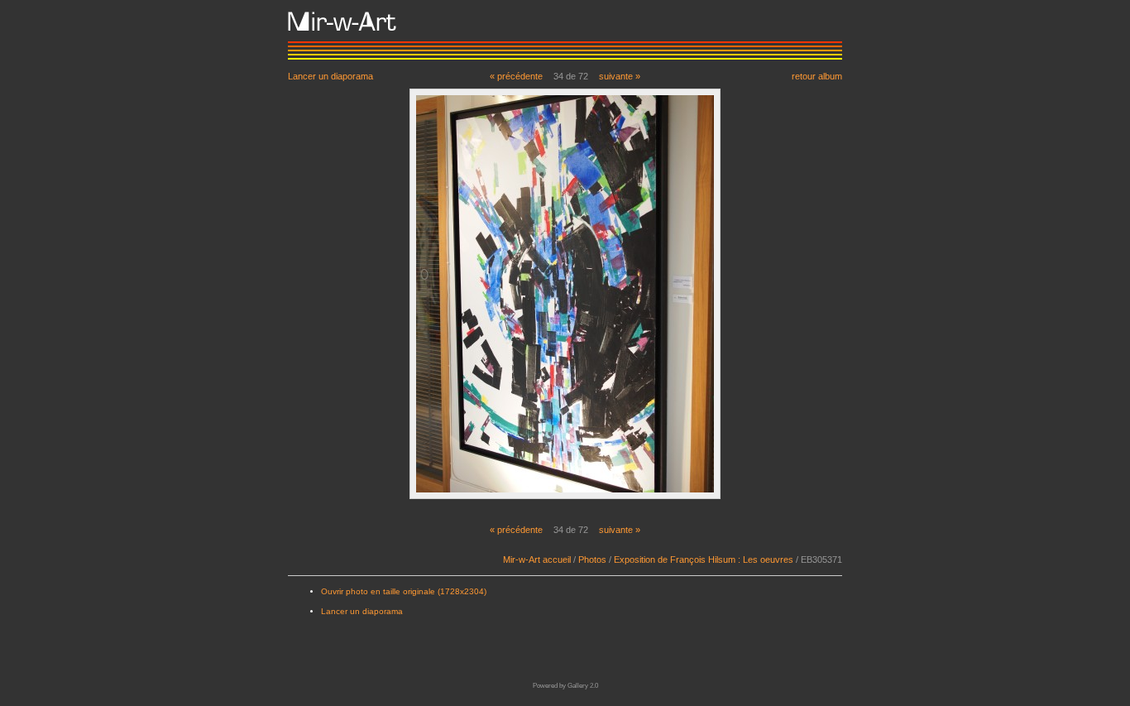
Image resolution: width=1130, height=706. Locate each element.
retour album (817, 75)
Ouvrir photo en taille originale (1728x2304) (403, 591)
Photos (592, 559)
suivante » (619, 76)
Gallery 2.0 (582, 685)
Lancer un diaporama (330, 75)
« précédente (516, 76)
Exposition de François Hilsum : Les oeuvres (703, 559)
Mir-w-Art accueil (537, 559)
